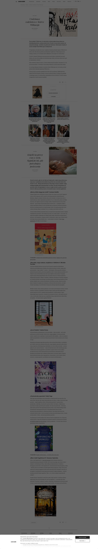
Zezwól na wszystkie (82, 537)
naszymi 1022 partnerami (28, 538)
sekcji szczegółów (63, 547)
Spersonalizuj (82, 540)
